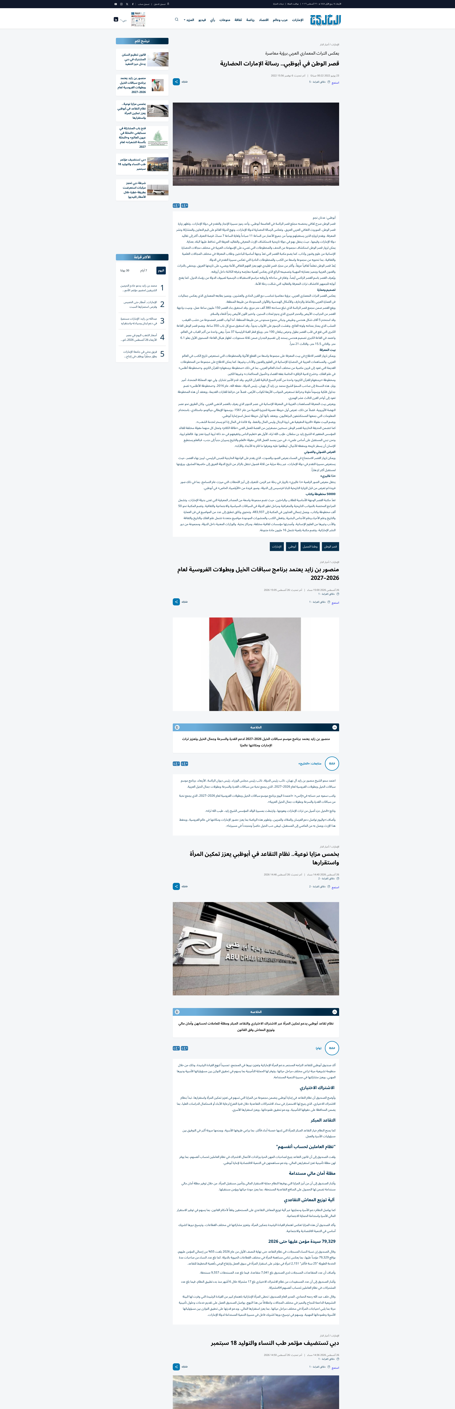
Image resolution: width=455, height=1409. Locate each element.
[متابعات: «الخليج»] (332, 763)
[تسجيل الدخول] (168, 4)
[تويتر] (127, 4)
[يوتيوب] (115, 4)
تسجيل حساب (143, 4)
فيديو (202, 20)
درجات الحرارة (278, 4)
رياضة (250, 20)
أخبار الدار (324, 44)
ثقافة (238, 20)
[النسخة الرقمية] (138, 20)
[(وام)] (332, 1048)
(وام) (318, 1048)
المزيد (190, 20)
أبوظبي (292, 547)
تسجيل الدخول (159, 4)
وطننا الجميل (310, 547)
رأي (212, 20)
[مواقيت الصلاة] (116, 20)
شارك (185, 82)
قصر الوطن (330, 547)
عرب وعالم (280, 20)
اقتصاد (264, 20)
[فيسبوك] (133, 4)
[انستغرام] (121, 4)
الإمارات (297, 20)
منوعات (225, 20)
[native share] (176, 81)
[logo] (326, 20)
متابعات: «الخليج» (309, 763)
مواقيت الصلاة (293, 4)
